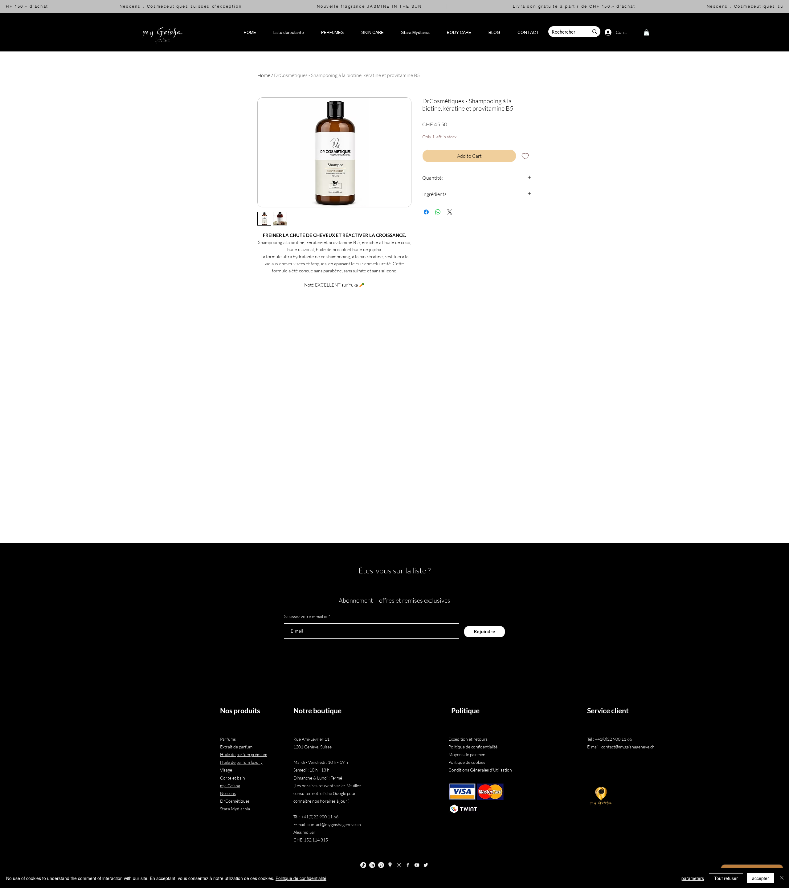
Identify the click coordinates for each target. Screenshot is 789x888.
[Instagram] (399, 865)
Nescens (228, 793)
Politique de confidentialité (301, 878)
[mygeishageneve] (390, 865)
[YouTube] (417, 865)
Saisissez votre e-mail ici (306, 616)
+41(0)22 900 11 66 (319, 816)
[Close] (781, 878)
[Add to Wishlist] (525, 155)
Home (263, 75)
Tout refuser (726, 878)
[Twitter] (426, 865)
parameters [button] (692, 878)
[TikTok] (363, 865)
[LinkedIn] (372, 865)
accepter (760, 878)
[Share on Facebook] (426, 212)
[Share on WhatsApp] (438, 212)
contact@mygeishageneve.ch (334, 824)
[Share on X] (449, 212)
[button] (289, 32)
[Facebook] (408, 865)
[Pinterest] (381, 865)
